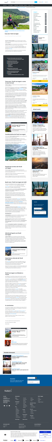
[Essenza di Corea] (40, 70)
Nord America (25, 414)
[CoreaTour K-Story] (40, 94)
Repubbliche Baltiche (25, 406)
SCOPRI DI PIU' (40, 55)
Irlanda (24, 412)
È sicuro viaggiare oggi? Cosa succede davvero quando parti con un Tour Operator (19, 363)
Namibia (17, 399)
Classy (19, 284)
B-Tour (39, 398)
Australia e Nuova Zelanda (33, 404)
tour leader (23, 279)
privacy (44, 210)
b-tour (10, 278)
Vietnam (17, 415)
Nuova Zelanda (33, 406)
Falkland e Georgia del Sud (33, 411)
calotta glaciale (20, 89)
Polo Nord (31, 415)
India (16, 414)
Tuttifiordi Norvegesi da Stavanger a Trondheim (15, 69)
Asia (16, 406)
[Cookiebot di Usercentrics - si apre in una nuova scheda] (5, 440)
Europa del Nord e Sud (13, 30)
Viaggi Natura (7, 30)
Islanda (24, 400)
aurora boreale (7, 298)
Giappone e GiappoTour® (20, 355)
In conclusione (9, 73)
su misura (17, 288)
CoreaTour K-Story (36, 96)
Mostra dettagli (42, 440)
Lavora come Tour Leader (22, 425)
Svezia (24, 403)
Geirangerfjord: (10, 64)
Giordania (32, 399)
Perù (16, 404)
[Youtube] (9, 406)
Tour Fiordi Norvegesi (13, 313)
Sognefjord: (10, 65)
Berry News (14, 355)
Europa (24, 409)
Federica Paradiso (39, 127)
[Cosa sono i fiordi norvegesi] (16, 29)
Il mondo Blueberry (15, 361)
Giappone (17, 413)
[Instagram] (7, 406)
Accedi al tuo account (37, 425)
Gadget (4, 426)
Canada (24, 417)
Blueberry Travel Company (21, 7)
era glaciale (9, 115)
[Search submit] (36, 2)
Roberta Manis (14, 342)
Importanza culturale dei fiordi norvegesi (13, 71)
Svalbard (32, 416)
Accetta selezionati (45, 434)
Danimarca (25, 399)
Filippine (17, 409)
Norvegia (10, 48)
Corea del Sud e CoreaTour (16, 368)
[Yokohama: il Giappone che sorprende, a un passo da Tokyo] (7, 357)
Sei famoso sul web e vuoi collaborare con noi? (22, 427)
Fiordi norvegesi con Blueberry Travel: (12, 72)
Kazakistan (17, 410)
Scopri (40, 105)
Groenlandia (32, 418)
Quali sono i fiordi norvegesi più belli (12, 63)
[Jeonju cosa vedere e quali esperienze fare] (7, 371)
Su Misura (39, 399)
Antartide (32, 413)
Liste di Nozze (5, 425)
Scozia (24, 410)
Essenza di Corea (36, 72)
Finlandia (24, 398)
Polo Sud (31, 409)
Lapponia (24, 404)
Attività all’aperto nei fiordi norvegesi (12, 68)
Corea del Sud (34, 73)
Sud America (17, 401)
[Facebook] (4, 406)
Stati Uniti (24, 415)
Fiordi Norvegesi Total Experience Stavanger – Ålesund (16, 59)
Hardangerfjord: (10, 66)
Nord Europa (17, 419)
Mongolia (17, 411)
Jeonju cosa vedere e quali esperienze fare (20, 369)
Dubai (31, 400)
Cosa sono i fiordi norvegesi (11, 33)
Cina (16, 407)
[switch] (23, 440)
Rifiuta (45, 436)
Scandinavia (21, 88)
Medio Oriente (25, 419)
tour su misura (22, 310)
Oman (32, 398)
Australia (32, 405)
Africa (16, 398)
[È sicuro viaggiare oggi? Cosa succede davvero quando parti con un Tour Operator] (7, 364)
